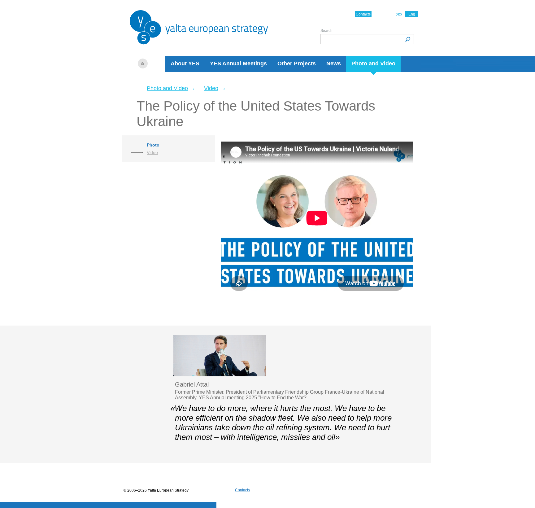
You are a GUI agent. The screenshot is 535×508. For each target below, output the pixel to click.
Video (211, 88)
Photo (153, 144)
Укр (399, 14)
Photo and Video (373, 63)
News (333, 63)
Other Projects (296, 63)
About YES (185, 63)
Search (326, 30)
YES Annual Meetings (238, 63)
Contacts (363, 14)
